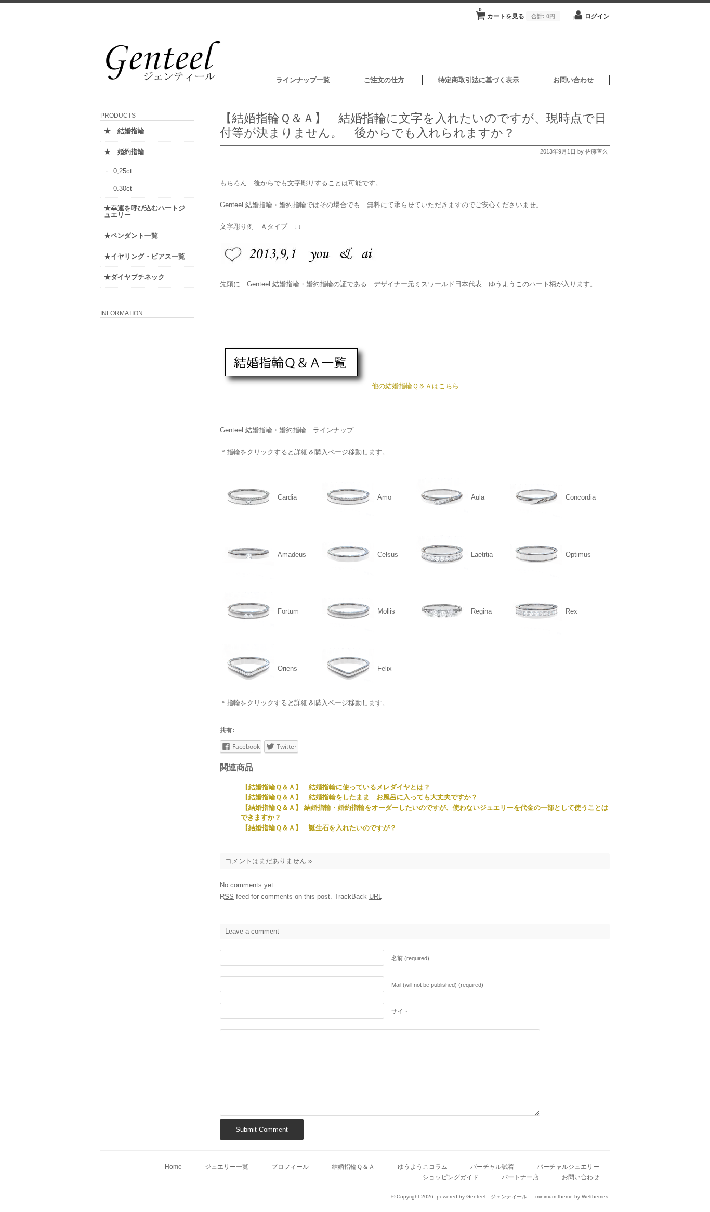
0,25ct (122, 171)
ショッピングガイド (451, 1176)
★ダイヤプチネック (134, 277)
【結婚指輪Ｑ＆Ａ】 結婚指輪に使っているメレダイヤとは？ (336, 787)
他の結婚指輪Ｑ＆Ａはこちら (415, 386)
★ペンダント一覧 (131, 235)
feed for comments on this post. (276, 896)
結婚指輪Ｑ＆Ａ (353, 1166)
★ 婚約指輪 (124, 152)
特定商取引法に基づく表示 (478, 80)
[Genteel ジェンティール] (165, 82)
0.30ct (122, 189)
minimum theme (554, 1197)
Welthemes (595, 1197)
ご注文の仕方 (384, 80)
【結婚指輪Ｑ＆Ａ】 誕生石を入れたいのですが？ (322, 828)
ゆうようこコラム (423, 1166)
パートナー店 (520, 1176)
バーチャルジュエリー (568, 1166)
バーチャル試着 (492, 1166)
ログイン (597, 15)
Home (173, 1166)
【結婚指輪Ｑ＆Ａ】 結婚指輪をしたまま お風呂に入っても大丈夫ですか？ (360, 797)
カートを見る (517, 13)
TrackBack (358, 896)
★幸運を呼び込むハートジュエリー (144, 211)
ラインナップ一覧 (303, 80)
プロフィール (290, 1166)
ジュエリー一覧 (226, 1166)
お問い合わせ (573, 80)
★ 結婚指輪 (124, 131)
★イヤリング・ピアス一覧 (144, 256)
